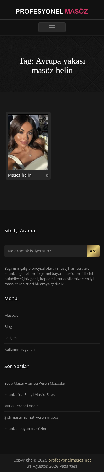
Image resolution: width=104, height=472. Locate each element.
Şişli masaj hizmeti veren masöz (31, 417)
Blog (8, 326)
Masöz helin (19, 175)
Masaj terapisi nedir (21, 405)
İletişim (10, 337)
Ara (93, 251)
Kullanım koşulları (19, 349)
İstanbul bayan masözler (25, 428)
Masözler (12, 315)
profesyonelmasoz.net (69, 460)
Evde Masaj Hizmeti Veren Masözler (34, 383)
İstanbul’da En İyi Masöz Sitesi (29, 394)
